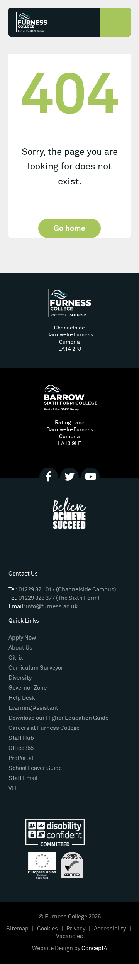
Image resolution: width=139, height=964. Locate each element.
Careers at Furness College (44, 728)
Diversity (20, 678)
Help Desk (21, 698)
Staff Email (22, 778)
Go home (69, 228)
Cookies (47, 929)
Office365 (21, 748)
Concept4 (94, 948)
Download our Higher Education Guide (58, 718)
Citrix (15, 658)
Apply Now (22, 638)
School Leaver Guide (35, 768)
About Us (20, 648)
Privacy (75, 929)
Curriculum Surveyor (35, 668)
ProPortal (20, 758)
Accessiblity (110, 929)
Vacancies (69, 936)
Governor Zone (27, 688)
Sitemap (17, 929)
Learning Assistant (33, 708)
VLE (13, 788)
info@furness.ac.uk (52, 606)
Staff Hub (21, 738)
